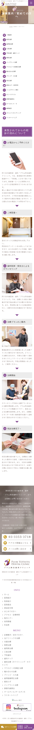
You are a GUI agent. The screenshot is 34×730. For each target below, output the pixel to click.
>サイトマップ (17, 714)
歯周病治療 (9, 44)
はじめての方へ (10, 611)
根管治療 (9, 39)
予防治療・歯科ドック (13, 53)
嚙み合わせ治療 (10, 671)
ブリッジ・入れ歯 (11, 675)
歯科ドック (8, 658)
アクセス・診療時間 (12, 615)
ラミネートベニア (11, 117)
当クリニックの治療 (12, 638)
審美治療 (9, 57)
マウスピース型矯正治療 (13, 67)
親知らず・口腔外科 (12, 85)
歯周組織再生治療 (11, 678)
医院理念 (7, 605)
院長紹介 (7, 601)
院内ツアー (8, 618)
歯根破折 (9, 108)
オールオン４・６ (11, 103)
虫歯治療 (7, 641)
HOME (11, 26)
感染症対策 (8, 608)
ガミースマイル (11, 94)
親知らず (7, 682)
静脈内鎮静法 (10, 99)
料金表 (6, 625)
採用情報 (7, 621)
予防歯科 (7, 655)
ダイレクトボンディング (13, 113)
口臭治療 (9, 48)
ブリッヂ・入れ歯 (11, 76)
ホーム (6, 594)
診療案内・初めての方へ (13, 635)
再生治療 (9, 80)
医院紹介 (7, 598)
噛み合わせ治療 (11, 71)
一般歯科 (9, 35)
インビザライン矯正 (12, 90)
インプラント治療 (11, 62)
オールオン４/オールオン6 (14, 692)
